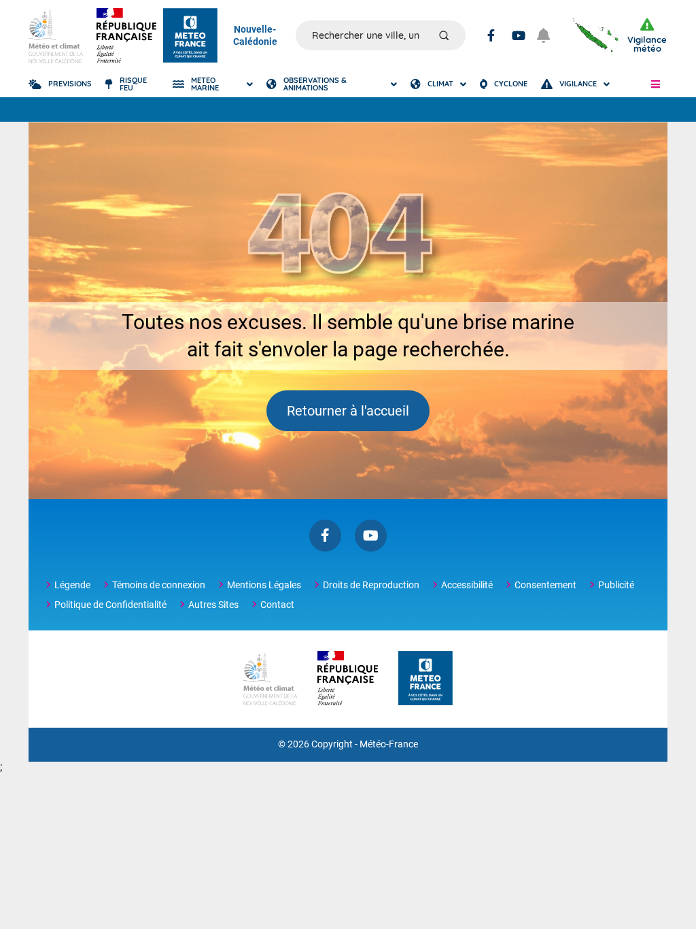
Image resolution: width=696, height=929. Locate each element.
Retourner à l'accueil (348, 411)
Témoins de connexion (158, 585)
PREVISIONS (70, 83)
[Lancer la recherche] (444, 35)
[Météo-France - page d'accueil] (425, 679)
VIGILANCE (578, 83)
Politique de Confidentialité (110, 604)
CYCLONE (510, 83)
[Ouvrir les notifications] (549, 35)
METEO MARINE (205, 83)
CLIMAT (440, 83)
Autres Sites (213, 604)
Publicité (616, 585)
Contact (277, 604)
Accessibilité (467, 585)
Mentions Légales (264, 585)
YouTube (518, 35)
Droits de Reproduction (371, 585)
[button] (655, 84)
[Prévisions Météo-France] (190, 35)
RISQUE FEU (133, 83)
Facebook (491, 35)
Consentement (545, 585)
